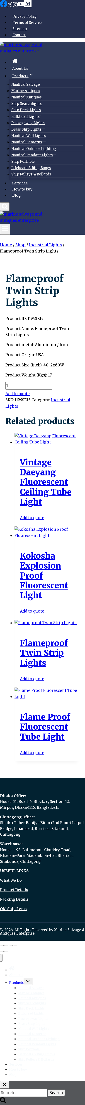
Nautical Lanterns (26, 142)
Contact (19, 35)
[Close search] (4, 1085)
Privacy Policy (24, 16)
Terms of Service (27, 22)
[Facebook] (3, 5)
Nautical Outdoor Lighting (33, 149)
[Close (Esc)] (15, 945)
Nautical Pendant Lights (32, 155)
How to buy (22, 189)
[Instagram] (15, 5)
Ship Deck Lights (26, 110)
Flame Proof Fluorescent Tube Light (45, 727)
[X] (9, 5)
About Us (20, 68)
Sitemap (19, 28)
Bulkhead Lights (25, 116)
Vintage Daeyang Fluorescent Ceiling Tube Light (45, 482)
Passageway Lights (28, 123)
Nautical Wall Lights (28, 136)
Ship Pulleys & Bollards (31, 174)
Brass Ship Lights (26, 129)
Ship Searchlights (26, 103)
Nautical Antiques (26, 97)
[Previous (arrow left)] (2, 951)
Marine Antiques (25, 91)
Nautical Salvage (25, 84)
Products (16, 983)
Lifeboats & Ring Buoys (31, 168)
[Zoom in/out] (2, 945)
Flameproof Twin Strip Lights (44, 653)
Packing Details (14, 899)
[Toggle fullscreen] (6, 945)
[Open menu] (5, 229)
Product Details (14, 889)
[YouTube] (21, 5)
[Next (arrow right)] (6, 951)
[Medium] (28, 5)
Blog (16, 195)
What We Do (11, 880)
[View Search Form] (5, 206)
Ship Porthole (23, 161)
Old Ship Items (13, 909)
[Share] (11, 945)
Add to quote (17, 393)
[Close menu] (1, 958)
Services (20, 183)
